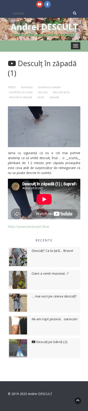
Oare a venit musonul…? (50, 273)
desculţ (42, 92)
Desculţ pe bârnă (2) (51, 341)
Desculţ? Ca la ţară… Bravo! (52, 250)
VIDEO (12, 87)
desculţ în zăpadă (20, 97)
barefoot (27, 87)
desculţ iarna (61, 92)
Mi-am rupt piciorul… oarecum (54, 319)
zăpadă (54, 97)
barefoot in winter (49, 87)
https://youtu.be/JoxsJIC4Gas (28, 226)
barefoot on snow (20, 92)
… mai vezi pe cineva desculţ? (54, 296)
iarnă (40, 97)
